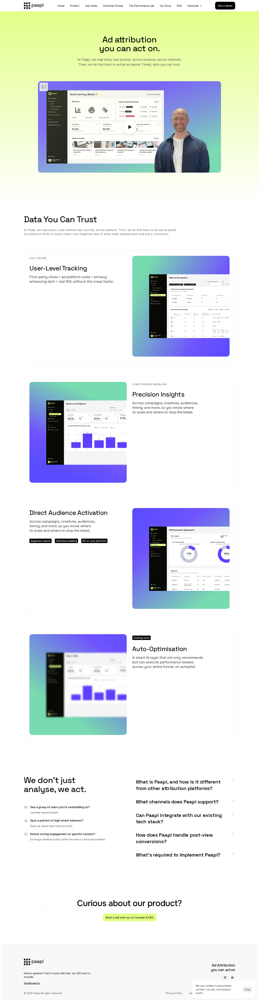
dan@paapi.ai (32, 983)
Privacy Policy (174, 993)
